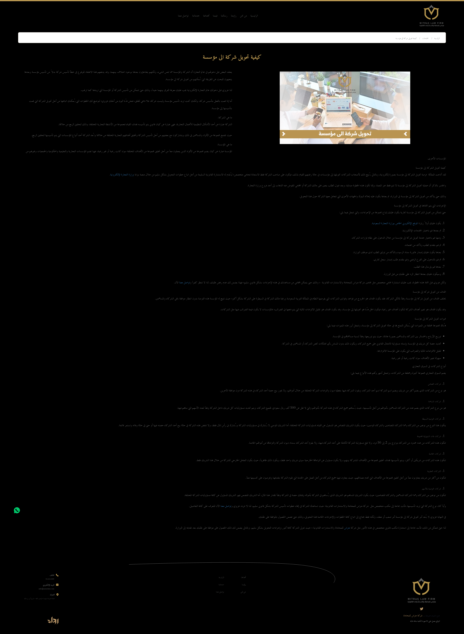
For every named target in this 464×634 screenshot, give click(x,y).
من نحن (243, 15)
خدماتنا (195, 15)
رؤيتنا (233, 15)
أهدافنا (206, 15)
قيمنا (215, 15)
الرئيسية (254, 15)
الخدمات (425, 38)
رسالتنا (224, 15)
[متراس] (431, 15)
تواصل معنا (183, 15)
